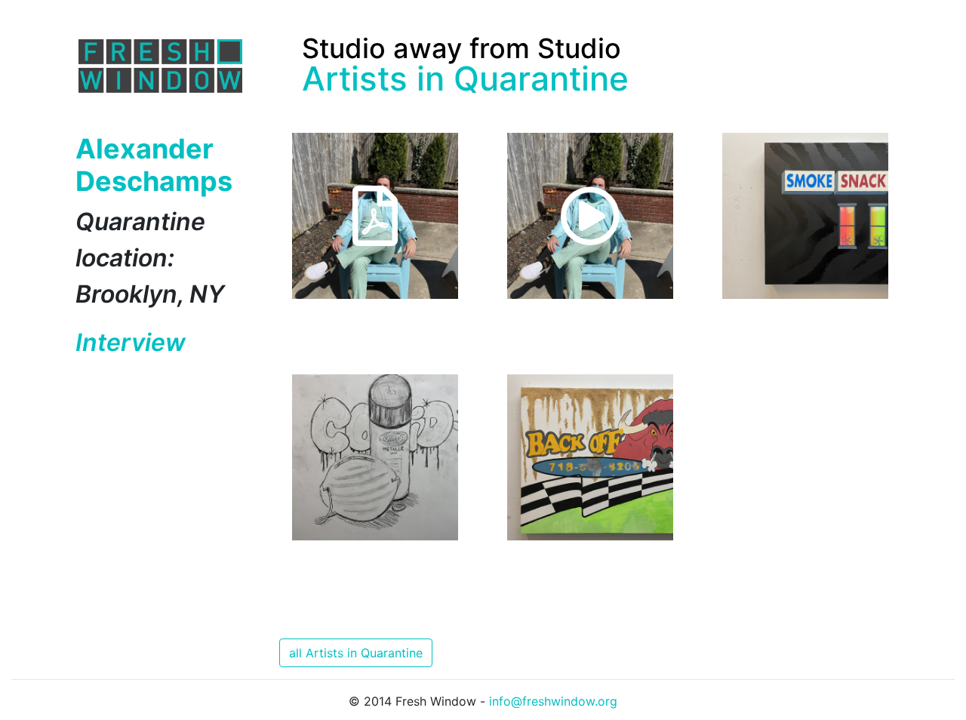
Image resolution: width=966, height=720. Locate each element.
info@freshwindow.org (553, 701)
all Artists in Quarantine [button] (356, 652)
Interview (130, 342)
